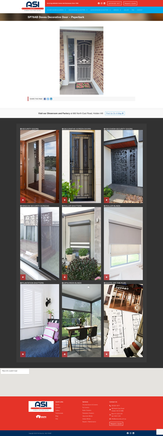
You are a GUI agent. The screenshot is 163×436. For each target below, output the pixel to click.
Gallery (126, 10)
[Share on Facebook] (45, 99)
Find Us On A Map (114, 113)
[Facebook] (99, 3)
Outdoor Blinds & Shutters (99, 10)
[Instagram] (102, 3)
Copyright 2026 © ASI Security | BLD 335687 (40, 433)
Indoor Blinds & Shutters (77, 10)
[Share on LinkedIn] (51, 99)
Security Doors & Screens (55, 10)
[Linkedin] (104, 3)
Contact (139, 10)
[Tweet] (48, 99)
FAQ (133, 10)
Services (116, 10)
